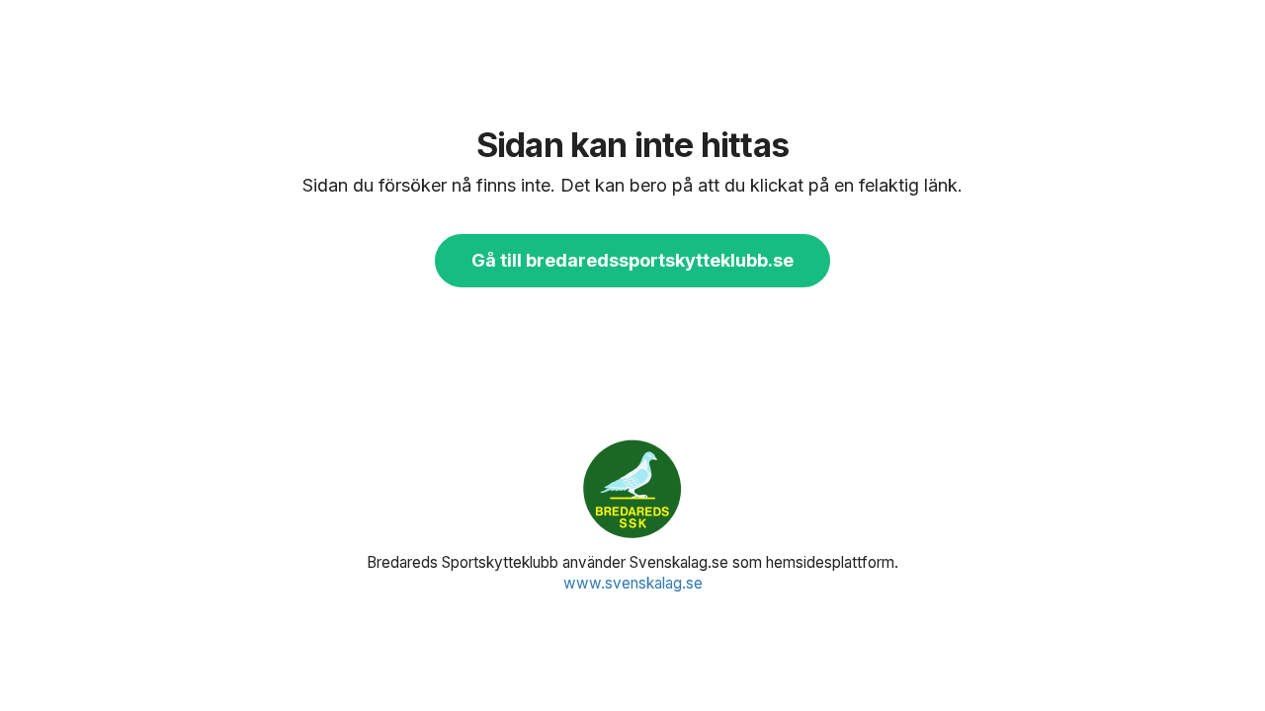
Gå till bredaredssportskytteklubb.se (632, 260)
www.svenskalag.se (633, 583)
